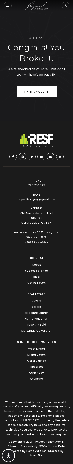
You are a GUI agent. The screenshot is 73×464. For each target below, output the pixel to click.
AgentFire (36, 455)
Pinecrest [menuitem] (36, 367)
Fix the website (36, 92)
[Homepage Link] (36, 5)
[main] (36, 60)
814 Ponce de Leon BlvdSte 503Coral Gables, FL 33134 (36, 218)
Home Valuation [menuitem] (36, 318)
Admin (59, 442)
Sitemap (13, 446)
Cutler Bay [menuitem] (36, 373)
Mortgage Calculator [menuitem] (36, 330)
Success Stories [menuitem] (36, 271)
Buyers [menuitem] (36, 301)
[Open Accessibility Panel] (8, 455)
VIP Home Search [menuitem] (36, 313)
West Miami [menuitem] (36, 349)
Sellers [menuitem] (36, 307)
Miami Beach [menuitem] (36, 355)
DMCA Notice (48, 446)
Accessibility (29, 446)
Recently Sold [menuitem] (36, 324)
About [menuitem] (36, 265)
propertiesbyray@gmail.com (36, 199)
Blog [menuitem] (36, 277)
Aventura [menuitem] (36, 379)
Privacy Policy (44, 442)
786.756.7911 (36, 185)
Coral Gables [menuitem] (36, 361)
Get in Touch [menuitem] (36, 283)
